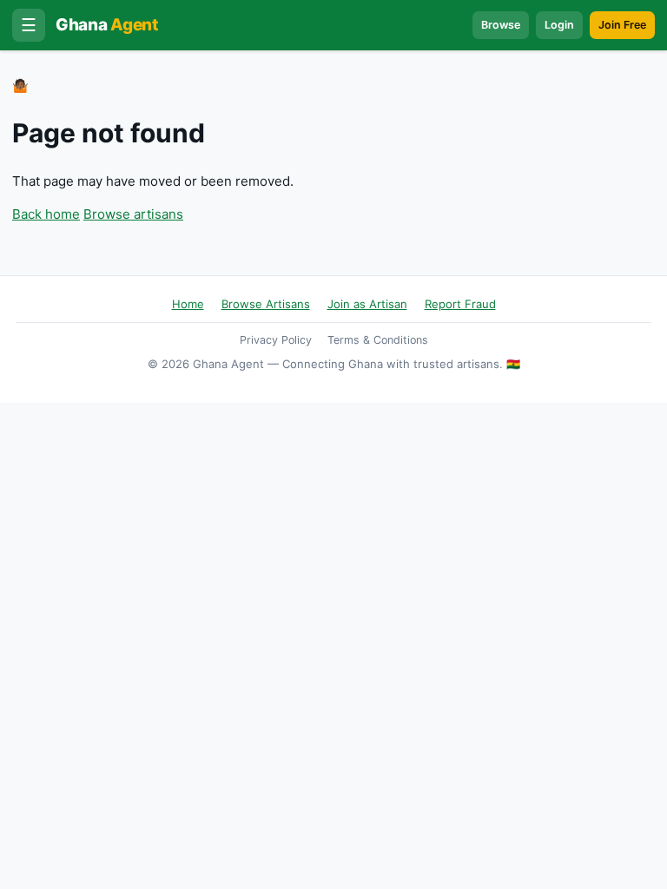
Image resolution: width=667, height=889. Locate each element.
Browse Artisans (265, 304)
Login (559, 24)
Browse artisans (133, 214)
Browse (500, 24)
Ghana (107, 25)
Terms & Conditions (377, 339)
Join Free (622, 24)
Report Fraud (460, 304)
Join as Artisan (367, 304)
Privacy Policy (276, 339)
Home (188, 304)
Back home (46, 214)
